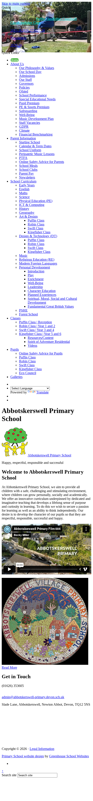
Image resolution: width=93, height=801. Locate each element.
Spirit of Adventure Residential (49, 341)
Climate (24, 130)
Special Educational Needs (37, 99)
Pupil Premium (29, 103)
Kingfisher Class (29, 23)
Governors (26, 83)
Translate (42, 392)
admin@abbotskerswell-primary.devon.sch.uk (33, 697)
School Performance (33, 95)
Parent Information (23, 138)
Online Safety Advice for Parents (41, 162)
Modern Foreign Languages (38, 263)
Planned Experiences (42, 295)
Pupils (14, 349)
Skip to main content (16, 3)
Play (31, 275)
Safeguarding (28, 111)
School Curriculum (23, 181)
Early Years (27, 185)
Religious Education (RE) (36, 259)
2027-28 (39, 30)
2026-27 (27, 30)
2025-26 (16, 30)
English (24, 189)
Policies (24, 87)
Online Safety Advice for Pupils (41, 353)
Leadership (35, 287)
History (24, 209)
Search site (9, 775)
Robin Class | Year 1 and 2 (37, 326)
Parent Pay (26, 173)
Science (24, 197)
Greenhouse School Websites (69, 756)
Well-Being (27, 115)
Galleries (16, 377)
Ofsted (23, 91)
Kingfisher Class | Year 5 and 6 (40, 334)
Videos (32, 345)
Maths (23, 193)
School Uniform (30, 150)
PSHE (23, 310)
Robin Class (61, 19)
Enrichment (35, 279)
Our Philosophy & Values (36, 68)
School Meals (28, 165)
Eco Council (27, 373)
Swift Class (35, 228)
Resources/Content (40, 338)
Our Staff (25, 79)
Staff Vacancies (29, 122)
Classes (15, 318)
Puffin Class (44, 19)
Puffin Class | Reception (35, 322)
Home (14, 60)
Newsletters (18, 38)
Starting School (29, 142)
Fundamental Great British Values (51, 306)
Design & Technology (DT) (38, 236)
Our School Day (30, 72)
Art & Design (28, 216)
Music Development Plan (36, 119)
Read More (9, 667)
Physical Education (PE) (35, 201)
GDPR (24, 126)
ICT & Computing (31, 205)
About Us (17, 64)
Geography (26, 212)
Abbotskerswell (49, 455)
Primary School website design (23, 756)
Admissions (27, 76)
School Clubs (28, 169)
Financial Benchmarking (36, 134)
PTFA (23, 158)
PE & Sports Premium (34, 107)
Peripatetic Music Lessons (37, 154)
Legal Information (42, 749)
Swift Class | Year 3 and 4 (36, 330)
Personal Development (34, 267)
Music (23, 255)
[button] (20, 52)
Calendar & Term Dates (35, 146)
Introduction (36, 271)
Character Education (42, 291)
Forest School (28, 314)
